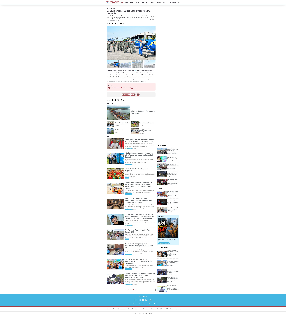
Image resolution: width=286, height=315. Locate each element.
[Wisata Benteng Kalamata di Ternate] (110, 133)
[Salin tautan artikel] (123, 23)
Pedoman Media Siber (157, 309)
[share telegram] (121, 23)
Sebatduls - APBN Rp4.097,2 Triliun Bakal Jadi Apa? (172, 202)
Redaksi (130, 309)
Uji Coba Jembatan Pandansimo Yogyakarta (122, 88)
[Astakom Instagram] (139, 300)
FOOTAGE (137, 2)
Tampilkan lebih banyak (131, 289)
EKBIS (152, 2)
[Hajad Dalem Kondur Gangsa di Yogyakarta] (115, 178)
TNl (135, 70)
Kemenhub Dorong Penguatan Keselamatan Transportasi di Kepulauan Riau (139, 246)
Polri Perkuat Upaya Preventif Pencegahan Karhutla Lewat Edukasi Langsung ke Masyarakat (138, 201)
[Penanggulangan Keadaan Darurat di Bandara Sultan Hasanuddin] (135, 133)
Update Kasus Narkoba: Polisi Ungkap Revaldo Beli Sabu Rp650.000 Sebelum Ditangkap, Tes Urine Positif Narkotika (139, 216)
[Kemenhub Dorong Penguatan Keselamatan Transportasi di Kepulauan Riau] (115, 254)
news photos (112, 8)
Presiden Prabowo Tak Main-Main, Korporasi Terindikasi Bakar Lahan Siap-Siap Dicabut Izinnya (173, 194)
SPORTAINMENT (172, 2)
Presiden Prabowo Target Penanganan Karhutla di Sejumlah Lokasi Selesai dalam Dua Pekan (173, 288)
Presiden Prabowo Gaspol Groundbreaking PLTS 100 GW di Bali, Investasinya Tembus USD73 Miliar (173, 262)
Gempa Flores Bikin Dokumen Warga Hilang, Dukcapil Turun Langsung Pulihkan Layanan (173, 253)
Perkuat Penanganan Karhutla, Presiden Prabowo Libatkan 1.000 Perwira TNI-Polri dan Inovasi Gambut (173, 182)
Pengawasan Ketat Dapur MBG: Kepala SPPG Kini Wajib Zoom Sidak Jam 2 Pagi (139, 140)
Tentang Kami (121, 309)
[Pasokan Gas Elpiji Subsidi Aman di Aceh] (135, 126)
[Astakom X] (150, 300)
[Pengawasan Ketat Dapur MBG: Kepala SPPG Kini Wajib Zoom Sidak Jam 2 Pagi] (115, 148)
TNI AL (133, 94)
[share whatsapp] (115, 23)
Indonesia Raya (128, 148)
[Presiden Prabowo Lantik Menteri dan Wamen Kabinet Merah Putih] (110, 126)
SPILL (164, 2)
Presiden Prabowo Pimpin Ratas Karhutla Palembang (172, 159)
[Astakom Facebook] (136, 300)
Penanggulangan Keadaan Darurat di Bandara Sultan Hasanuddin (145, 130)
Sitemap (179, 309)
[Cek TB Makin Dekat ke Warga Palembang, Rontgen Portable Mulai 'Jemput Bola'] (115, 269)
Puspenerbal (126, 94)
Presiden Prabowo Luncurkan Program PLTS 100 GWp (173, 271)
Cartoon (161, 217)
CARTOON (158, 2)
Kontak (137, 309)
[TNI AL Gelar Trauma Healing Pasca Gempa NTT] (115, 239)
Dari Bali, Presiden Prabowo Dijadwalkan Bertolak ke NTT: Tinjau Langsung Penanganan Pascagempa (140, 275)
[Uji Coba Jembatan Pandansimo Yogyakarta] (118, 112)
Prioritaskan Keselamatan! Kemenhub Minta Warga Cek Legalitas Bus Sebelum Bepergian (140, 155)
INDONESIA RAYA (129, 2)
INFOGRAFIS (145, 2)
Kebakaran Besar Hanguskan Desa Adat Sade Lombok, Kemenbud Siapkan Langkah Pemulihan (172, 150)
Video (160, 189)
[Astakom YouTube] (143, 300)
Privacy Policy (170, 309)
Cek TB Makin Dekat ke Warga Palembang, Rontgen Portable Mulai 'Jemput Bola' (138, 261)
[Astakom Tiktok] (146, 300)
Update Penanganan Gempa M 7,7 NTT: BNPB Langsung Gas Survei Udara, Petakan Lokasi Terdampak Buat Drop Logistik (139, 185)
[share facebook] (112, 23)
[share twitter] (118, 23)
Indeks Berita (111, 309)
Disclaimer (145, 309)
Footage (127, 177)
